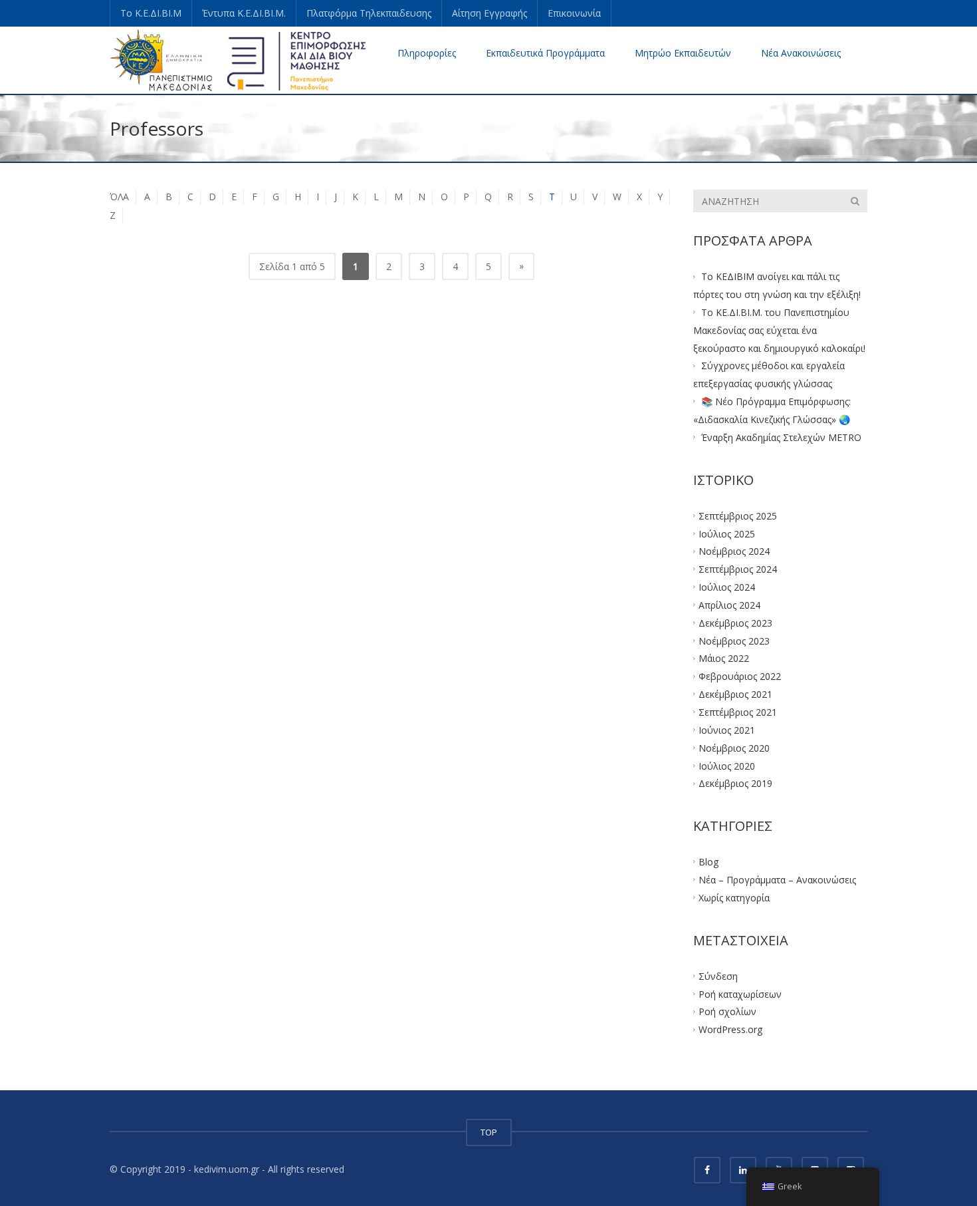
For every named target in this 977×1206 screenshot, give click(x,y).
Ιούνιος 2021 (727, 729)
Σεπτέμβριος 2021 (738, 712)
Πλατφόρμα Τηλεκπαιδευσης (368, 13)
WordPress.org (730, 1029)
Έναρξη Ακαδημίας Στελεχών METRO (781, 437)
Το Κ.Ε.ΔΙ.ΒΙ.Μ (150, 13)
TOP (489, 1132)
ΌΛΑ (119, 196)
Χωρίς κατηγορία (734, 897)
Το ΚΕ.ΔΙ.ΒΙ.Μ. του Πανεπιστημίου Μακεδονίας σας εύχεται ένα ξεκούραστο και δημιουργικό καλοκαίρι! (779, 330)
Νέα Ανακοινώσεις (801, 53)
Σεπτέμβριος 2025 (738, 515)
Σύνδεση (718, 975)
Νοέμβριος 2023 (734, 640)
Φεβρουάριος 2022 (740, 676)
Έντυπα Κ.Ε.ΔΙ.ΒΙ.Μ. (244, 13)
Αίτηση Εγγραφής (489, 13)
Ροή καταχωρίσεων (740, 993)
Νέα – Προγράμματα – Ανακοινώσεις (777, 879)
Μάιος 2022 (724, 658)
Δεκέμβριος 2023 (735, 622)
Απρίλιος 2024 (729, 605)
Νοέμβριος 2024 (734, 551)
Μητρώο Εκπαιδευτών (683, 53)
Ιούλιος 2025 (727, 533)
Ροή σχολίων (727, 1011)
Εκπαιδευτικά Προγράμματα (545, 53)
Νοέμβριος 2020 (734, 747)
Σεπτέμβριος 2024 (738, 569)
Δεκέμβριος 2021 (735, 694)
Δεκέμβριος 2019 (735, 783)
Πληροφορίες (426, 53)
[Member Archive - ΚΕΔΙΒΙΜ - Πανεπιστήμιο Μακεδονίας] (239, 59)
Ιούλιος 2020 (727, 765)
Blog (708, 861)
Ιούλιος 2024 (727, 587)
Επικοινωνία (574, 13)
